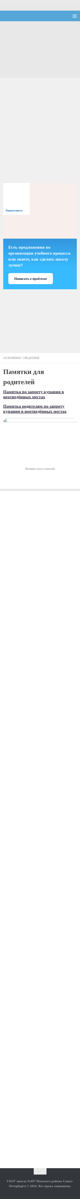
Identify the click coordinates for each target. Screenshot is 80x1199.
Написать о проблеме (30, 279)
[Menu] (74, 16)
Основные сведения (21, 358)
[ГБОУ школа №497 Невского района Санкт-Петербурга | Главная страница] (31, 16)
